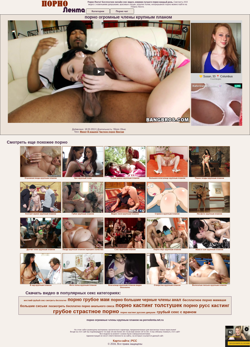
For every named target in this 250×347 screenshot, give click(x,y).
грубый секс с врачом (176, 312)
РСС (134, 340)
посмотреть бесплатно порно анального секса (81, 306)
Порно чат (122, 11)
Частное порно (107, 132)
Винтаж (120, 132)
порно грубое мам (89, 299)
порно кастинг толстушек (148, 305)
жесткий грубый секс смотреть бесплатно (45, 300)
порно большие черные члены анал (146, 300)
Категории (98, 11)
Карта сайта (121, 340)
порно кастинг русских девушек (137, 312)
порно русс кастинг (206, 305)
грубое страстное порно (86, 311)
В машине (92, 132)
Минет (83, 132)
